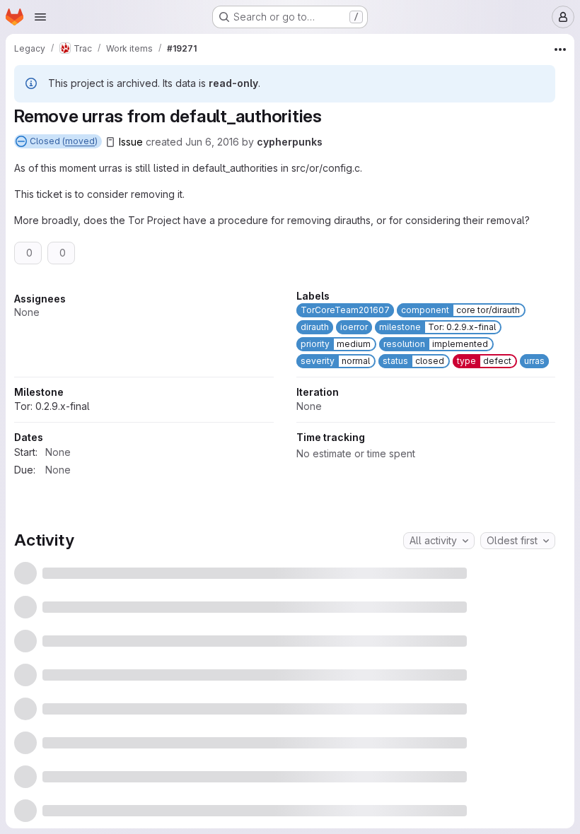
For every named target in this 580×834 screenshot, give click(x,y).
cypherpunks (290, 142)
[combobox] (439, 690)
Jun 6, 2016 (212, 142)
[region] (284, 463)
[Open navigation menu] (40, 17)
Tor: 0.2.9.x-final (334, 453)
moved (80, 141)
